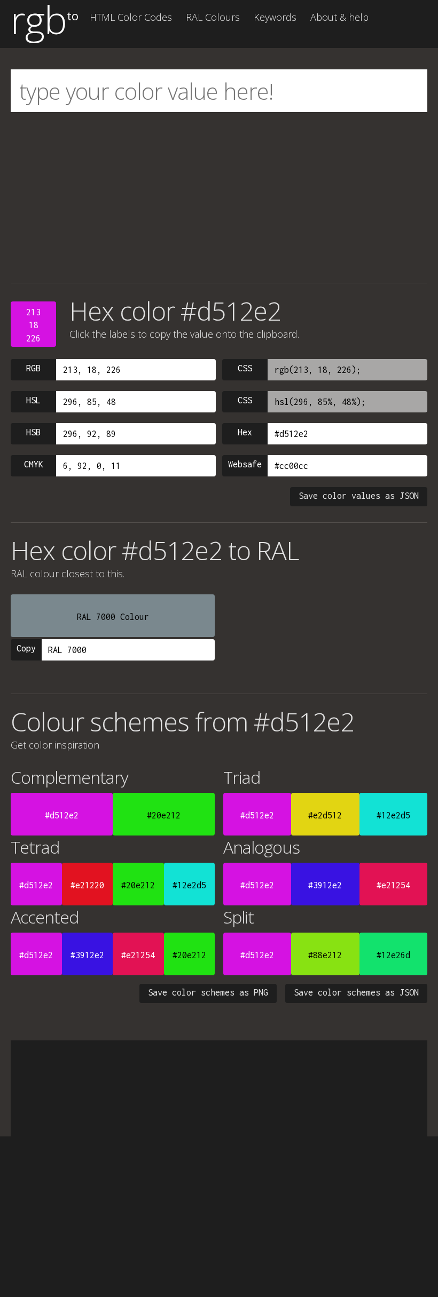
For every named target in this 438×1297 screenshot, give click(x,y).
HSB (33, 432)
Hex (245, 432)
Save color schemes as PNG (208, 992)
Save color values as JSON (359, 495)
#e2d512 (325, 815)
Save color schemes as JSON (356, 992)
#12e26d (393, 955)
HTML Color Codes (131, 17)
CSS (245, 368)
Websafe (245, 464)
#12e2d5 (393, 815)
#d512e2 (62, 815)
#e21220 (87, 885)
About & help (339, 17)
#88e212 (325, 955)
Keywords (275, 17)
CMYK (33, 464)
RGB (33, 368)
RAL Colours (213, 17)
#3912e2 (325, 885)
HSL (33, 400)
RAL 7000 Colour (113, 617)
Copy (26, 648)
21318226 (33, 325)
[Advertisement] (219, 197)
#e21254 (393, 885)
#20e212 (164, 815)
